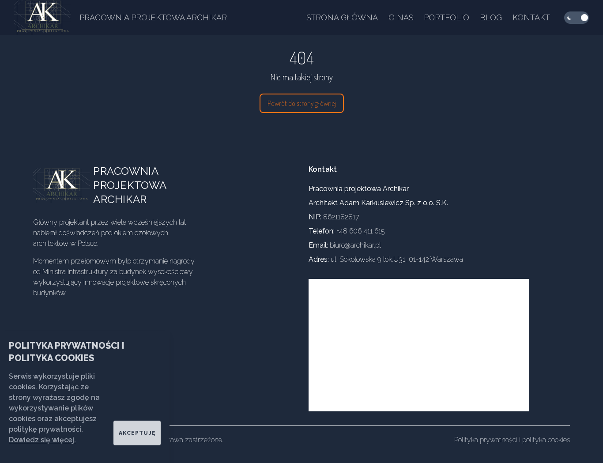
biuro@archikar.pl (355, 245)
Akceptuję (137, 433)
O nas (400, 17)
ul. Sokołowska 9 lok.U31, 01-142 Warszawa (397, 259)
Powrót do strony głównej (302, 103)
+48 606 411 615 (360, 231)
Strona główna (342, 17)
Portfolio (446, 17)
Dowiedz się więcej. (42, 440)
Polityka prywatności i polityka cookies (512, 440)
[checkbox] (576, 17)
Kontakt (531, 17)
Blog (491, 17)
